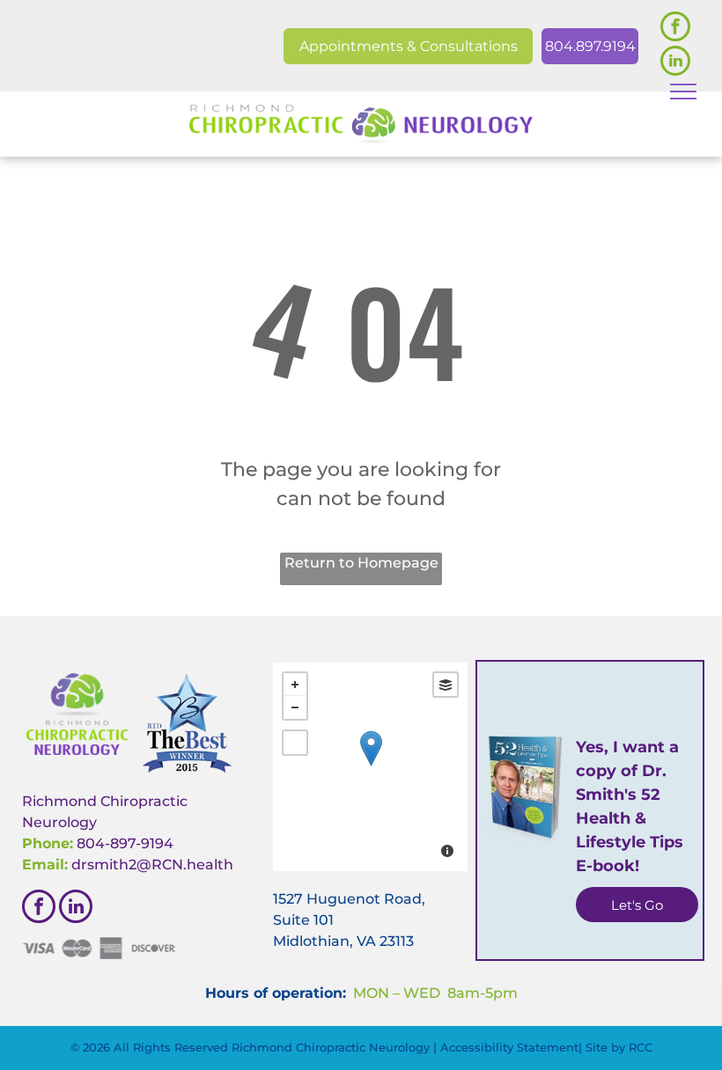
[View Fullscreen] (295, 742)
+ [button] (295, 684)
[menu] (683, 91)
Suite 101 (303, 920)
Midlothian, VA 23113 (343, 941)
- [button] (295, 707)
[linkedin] (675, 63)
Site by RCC (619, 1047)
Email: (45, 864)
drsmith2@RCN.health (152, 864)
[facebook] (675, 28)
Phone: (47, 843)
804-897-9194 (125, 843)
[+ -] (370, 767)
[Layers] (445, 684)
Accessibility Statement (509, 1047)
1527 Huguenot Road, (349, 898)
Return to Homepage (361, 562)
